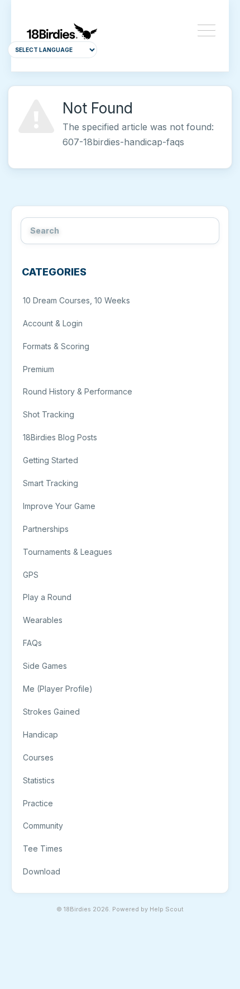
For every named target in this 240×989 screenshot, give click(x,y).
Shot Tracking (48, 414)
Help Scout (167, 909)
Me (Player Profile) (58, 688)
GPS (31, 574)
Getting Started (50, 460)
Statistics (39, 780)
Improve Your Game (59, 506)
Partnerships (46, 529)
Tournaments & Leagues (67, 552)
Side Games (45, 666)
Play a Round (47, 597)
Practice (38, 803)
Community (43, 825)
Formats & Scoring (56, 346)
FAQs (32, 643)
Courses (38, 757)
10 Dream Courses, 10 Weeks (76, 300)
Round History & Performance (77, 391)
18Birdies (77, 909)
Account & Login (53, 323)
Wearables (43, 620)
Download (41, 871)
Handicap (40, 734)
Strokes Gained (51, 711)
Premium (38, 369)
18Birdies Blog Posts (60, 437)
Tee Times (43, 848)
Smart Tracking (50, 483)
